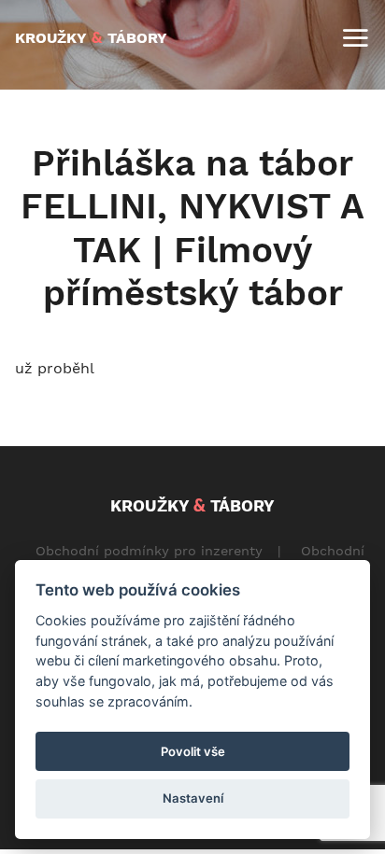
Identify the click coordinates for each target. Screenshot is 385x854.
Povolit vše (193, 751)
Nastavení (193, 798)
